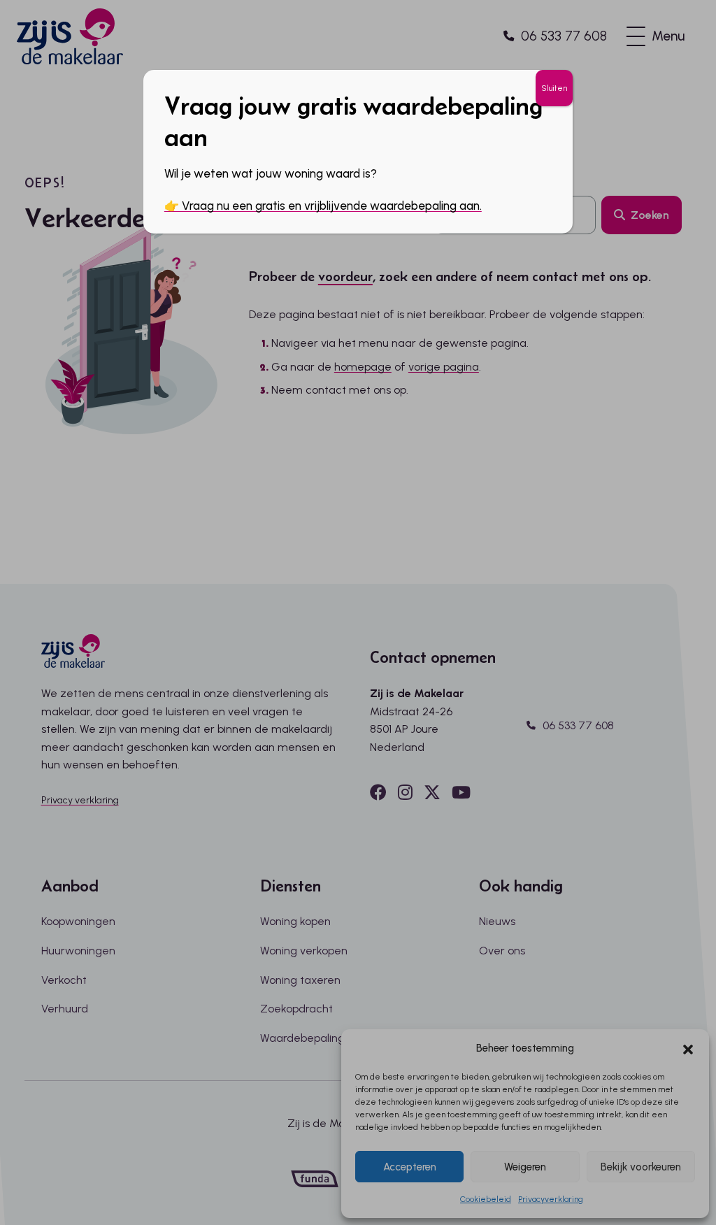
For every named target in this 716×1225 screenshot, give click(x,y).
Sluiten (554, 88)
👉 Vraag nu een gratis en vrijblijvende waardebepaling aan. (323, 206)
